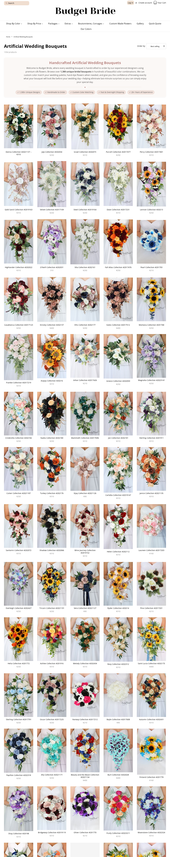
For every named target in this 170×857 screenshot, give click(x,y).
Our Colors (86, 29)
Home (8, 37)
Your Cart (161, 2)
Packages (53, 23)
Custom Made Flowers (120, 23)
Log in (130, 2)
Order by (141, 46)
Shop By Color (13, 23)
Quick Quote (155, 23)
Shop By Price (34, 23)
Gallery (140, 23)
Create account (145, 2)
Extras (68, 23)
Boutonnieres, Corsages (90, 23)
